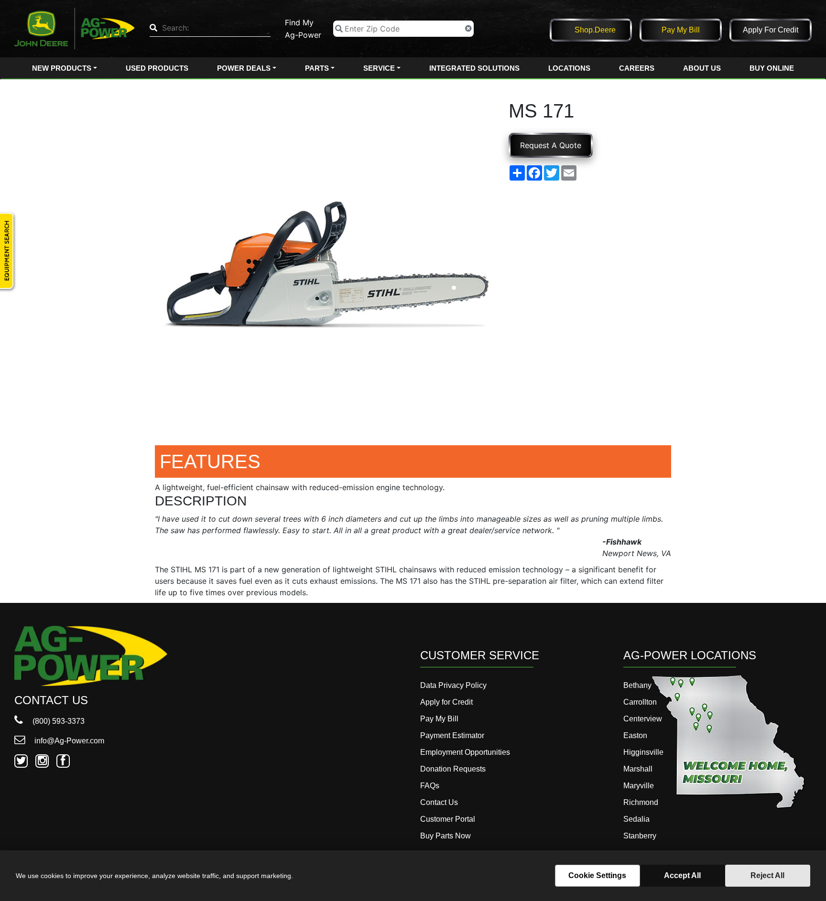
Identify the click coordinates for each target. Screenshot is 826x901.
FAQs (429, 786)
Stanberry (639, 836)
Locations (569, 68)
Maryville (638, 786)
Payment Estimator (452, 735)
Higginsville (643, 752)
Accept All (682, 875)
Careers (636, 68)
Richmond (640, 802)
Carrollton (640, 702)
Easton (635, 735)
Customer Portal (447, 819)
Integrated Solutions (474, 68)
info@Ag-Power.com (68, 741)
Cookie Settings (597, 875)
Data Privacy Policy (453, 685)
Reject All (767, 875)
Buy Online (772, 68)
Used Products (157, 68)
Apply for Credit (770, 30)
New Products (61, 68)
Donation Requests (453, 769)
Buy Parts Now (445, 836)
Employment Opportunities (465, 752)
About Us (702, 68)
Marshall (637, 769)
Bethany (637, 685)
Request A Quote (550, 145)
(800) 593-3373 (58, 721)
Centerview (642, 719)
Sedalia (636, 819)
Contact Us (439, 802)
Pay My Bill (681, 30)
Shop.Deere (595, 30)
